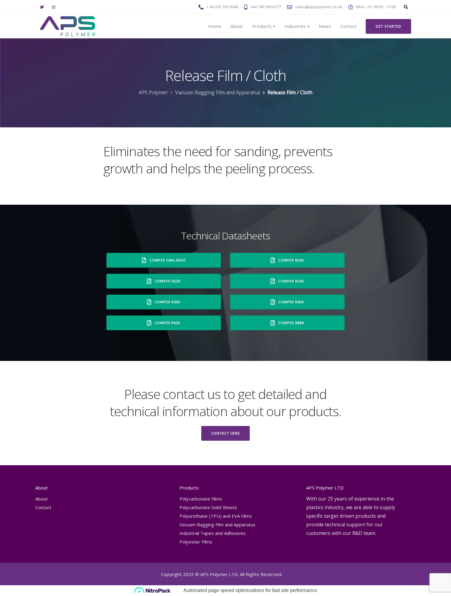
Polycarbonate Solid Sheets (208, 507)
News (325, 26)
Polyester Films (195, 542)
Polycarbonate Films (200, 499)
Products (262, 26)
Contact (348, 26)
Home (214, 26)
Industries (295, 26)
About (236, 26)
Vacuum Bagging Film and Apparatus (217, 524)
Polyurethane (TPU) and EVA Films (215, 516)
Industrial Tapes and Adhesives (212, 533)
